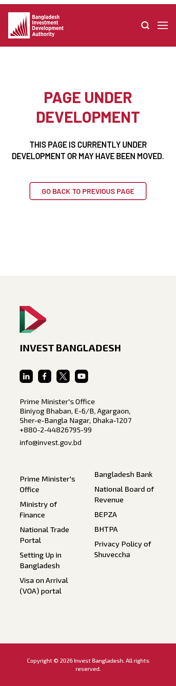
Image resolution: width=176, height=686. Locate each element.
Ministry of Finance (38, 509)
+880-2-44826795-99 (56, 429)
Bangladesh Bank (123, 474)
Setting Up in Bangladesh (40, 560)
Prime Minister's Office (47, 484)
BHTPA (106, 528)
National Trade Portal (44, 534)
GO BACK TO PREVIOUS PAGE (88, 191)
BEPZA (105, 514)
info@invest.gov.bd (50, 442)
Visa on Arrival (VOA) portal (44, 585)
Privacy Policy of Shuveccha (122, 549)
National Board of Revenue (124, 494)
